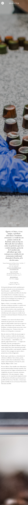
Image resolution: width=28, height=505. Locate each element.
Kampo (16, 278)
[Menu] (2, 3)
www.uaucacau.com (14, 269)
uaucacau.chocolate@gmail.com (14, 267)
